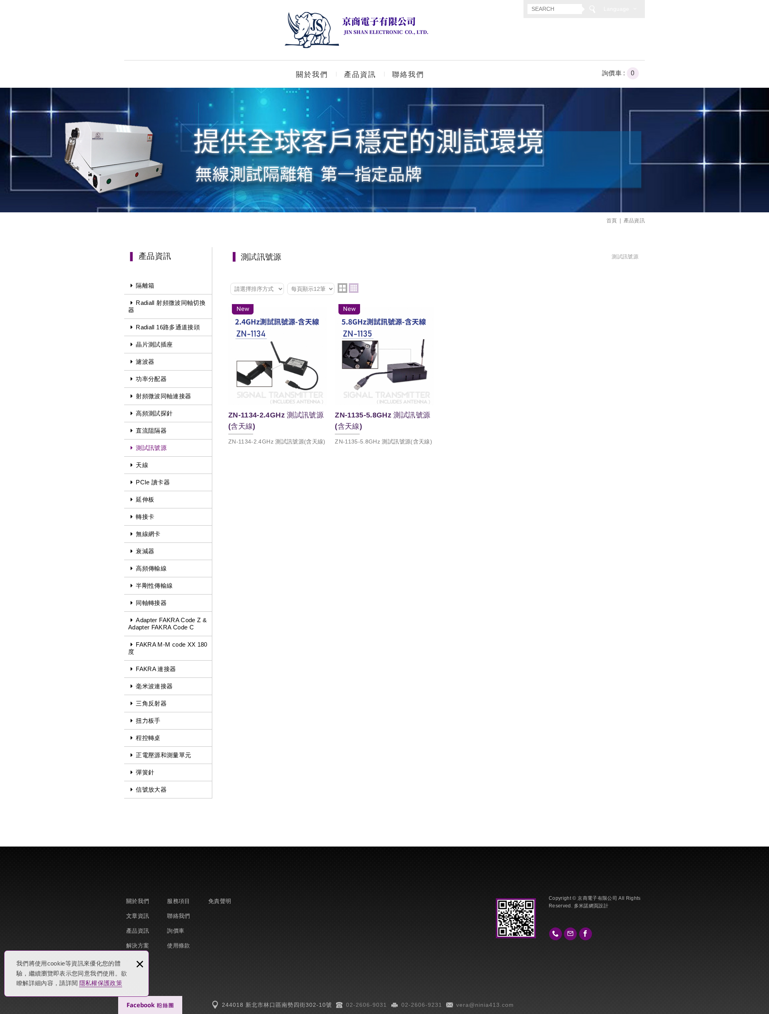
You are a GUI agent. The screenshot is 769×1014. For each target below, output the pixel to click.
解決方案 (137, 945)
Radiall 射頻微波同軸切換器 (166, 306)
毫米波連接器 (154, 686)
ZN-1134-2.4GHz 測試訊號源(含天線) (277, 377)
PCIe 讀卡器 (153, 482)
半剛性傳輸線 (154, 585)
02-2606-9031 (366, 1005)
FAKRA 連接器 (156, 668)
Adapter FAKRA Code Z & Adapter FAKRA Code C (167, 624)
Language (616, 9)
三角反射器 (151, 703)
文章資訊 (137, 916)
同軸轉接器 (151, 602)
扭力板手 (148, 720)
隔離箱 (145, 285)
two (342, 288)
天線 (142, 465)
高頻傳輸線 (151, 568)
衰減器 (145, 551)
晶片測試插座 (154, 344)
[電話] (555, 933)
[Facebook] (585, 933)
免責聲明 (219, 901)
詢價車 (624, 73)
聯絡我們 (408, 75)
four (353, 288)
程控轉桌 (148, 737)
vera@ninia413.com (485, 1005)
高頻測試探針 (154, 413)
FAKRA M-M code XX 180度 (167, 648)
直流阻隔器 (151, 430)
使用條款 (178, 945)
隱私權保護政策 (100, 983)
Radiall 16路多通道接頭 (168, 327)
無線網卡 (148, 533)
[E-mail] (570, 933)
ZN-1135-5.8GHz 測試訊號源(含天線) (384, 377)
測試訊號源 (151, 447)
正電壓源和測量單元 (163, 755)
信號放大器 (151, 789)
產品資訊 (360, 75)
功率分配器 (151, 378)
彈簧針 (145, 772)
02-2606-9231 (421, 1005)
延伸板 (145, 499)
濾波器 (145, 361)
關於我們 (312, 75)
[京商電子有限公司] (356, 30)
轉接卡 (145, 516)
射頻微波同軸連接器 (163, 396)
